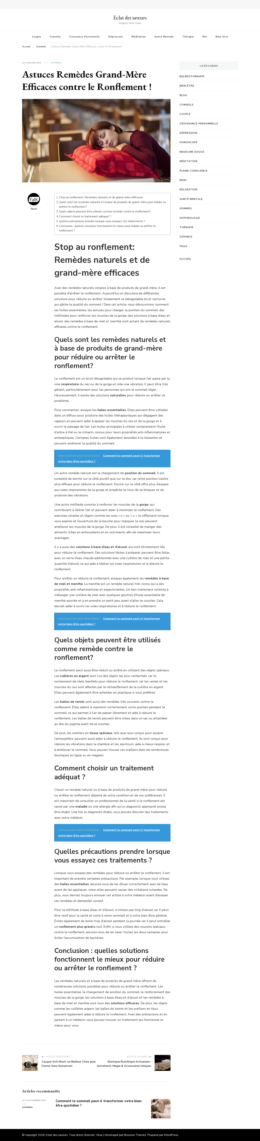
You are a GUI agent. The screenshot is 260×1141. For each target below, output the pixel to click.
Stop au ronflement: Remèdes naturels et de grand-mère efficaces (101, 197)
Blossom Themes (135, 1135)
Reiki (183, 180)
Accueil (185, 259)
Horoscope (189, 142)
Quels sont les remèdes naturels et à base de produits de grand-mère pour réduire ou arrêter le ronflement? (112, 204)
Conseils (55, 36)
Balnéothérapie (192, 76)
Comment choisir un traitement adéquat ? (85, 216)
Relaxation (188, 189)
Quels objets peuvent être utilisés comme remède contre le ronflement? (105, 211)
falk (34, 208)
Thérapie (188, 36)
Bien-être (222, 36)
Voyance (186, 236)
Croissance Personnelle (84, 36)
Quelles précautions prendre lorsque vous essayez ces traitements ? (102, 221)
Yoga (183, 246)
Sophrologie (190, 218)
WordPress (171, 1135)
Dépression (115, 36)
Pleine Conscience (194, 170)
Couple (36, 36)
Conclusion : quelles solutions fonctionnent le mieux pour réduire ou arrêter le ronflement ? (107, 228)
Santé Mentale (164, 36)
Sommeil (56, 62)
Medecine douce (192, 152)
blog (183, 95)
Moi (205, 36)
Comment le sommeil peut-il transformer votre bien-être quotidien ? (99, 1103)
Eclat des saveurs (130, 17)
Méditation (139, 36)
